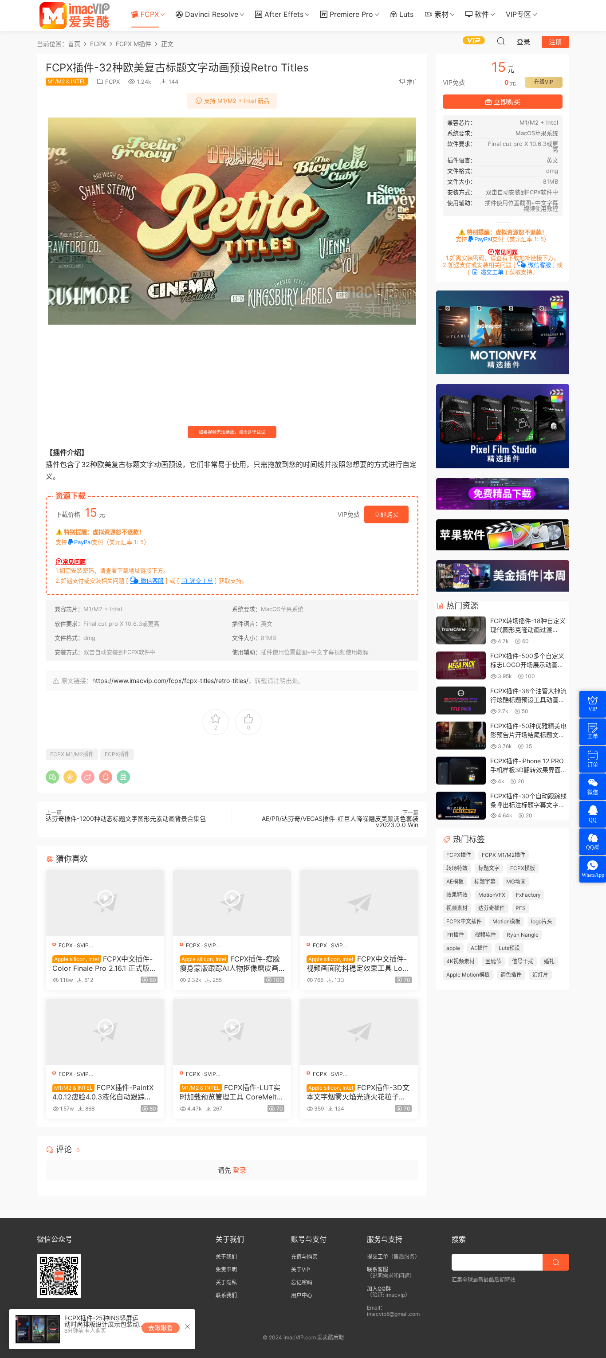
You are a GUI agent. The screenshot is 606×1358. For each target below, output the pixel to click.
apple (453, 948)
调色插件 (511, 974)
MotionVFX (491, 894)
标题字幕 (485, 881)
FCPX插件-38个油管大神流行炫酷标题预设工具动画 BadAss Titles (528, 699)
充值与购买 (304, 1256)
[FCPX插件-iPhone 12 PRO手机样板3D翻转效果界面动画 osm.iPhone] (461, 771)
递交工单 (200, 580)
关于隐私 (226, 1282)
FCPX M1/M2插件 (72, 754)
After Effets (282, 14)
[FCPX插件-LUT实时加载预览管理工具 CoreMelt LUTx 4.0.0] (232, 1032)
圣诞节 (493, 961)
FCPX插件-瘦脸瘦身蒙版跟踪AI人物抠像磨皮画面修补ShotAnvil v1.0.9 (230, 963)
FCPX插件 (117, 754)
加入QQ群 (379, 1288)
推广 (412, 81)
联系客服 (377, 1269)
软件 (480, 14)
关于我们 (226, 1256)
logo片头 (541, 921)
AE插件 (479, 948)
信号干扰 (522, 961)
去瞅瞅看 (160, 1327)
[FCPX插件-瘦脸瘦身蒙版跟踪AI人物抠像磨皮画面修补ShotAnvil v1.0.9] (232, 903)
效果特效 (457, 894)
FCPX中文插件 (464, 921)
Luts (405, 14)
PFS (520, 908)
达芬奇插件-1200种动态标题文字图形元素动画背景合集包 (126, 818)
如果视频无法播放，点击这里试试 (232, 432)
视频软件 (485, 934)
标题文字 (489, 868)
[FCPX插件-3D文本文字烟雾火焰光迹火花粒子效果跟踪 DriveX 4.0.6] (359, 1032)
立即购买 (386, 514)
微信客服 (151, 580)
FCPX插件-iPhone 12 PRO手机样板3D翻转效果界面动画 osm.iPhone (528, 769)
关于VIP (300, 1269)
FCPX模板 (522, 868)
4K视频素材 (460, 961)
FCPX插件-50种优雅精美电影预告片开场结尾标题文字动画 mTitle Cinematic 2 (528, 734)
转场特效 (457, 868)
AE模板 (455, 881)
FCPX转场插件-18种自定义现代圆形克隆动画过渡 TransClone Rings (528, 629)
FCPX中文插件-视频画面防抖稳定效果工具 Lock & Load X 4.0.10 (358, 963)
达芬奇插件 (491, 908)
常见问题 (74, 561)
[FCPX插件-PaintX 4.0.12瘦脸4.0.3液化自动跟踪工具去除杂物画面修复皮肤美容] (105, 1032)
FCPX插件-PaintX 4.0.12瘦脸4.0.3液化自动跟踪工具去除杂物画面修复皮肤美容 (102, 1092)
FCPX (148, 14)
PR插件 (455, 934)
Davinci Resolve (210, 14)
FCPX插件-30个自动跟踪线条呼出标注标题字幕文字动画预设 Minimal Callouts (528, 804)
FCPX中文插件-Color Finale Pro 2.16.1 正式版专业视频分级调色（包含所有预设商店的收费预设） (104, 963)
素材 (440, 14)
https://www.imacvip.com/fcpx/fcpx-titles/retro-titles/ (170, 680)
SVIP (83, 945)
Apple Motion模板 (468, 974)
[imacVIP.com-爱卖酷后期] (74, 15)
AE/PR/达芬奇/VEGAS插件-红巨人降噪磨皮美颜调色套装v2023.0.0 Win (340, 821)
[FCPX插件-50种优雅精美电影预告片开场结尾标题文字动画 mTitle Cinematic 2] (461, 736)
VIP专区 (518, 14)
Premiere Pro (350, 14)
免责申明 (226, 1269)
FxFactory (528, 894)
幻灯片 (540, 974)
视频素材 (457, 908)
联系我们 (226, 1295)
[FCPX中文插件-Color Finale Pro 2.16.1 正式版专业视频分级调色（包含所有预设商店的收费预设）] (105, 903)
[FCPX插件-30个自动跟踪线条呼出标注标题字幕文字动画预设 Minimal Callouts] (461, 806)
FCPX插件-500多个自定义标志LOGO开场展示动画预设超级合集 (527, 664)
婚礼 (549, 961)
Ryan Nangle (523, 934)
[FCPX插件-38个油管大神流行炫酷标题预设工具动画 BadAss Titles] (461, 701)
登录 (239, 1170)
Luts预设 (509, 948)
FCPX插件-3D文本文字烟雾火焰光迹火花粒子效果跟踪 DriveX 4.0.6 (358, 1092)
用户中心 (301, 1295)
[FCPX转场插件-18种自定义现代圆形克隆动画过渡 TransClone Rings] (461, 630)
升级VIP (543, 81)
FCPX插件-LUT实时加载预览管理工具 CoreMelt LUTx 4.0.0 (231, 1092)
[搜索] (500, 41)
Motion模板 (506, 921)
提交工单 (377, 1256)
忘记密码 (301, 1282)
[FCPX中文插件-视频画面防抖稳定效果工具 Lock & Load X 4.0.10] (359, 903)
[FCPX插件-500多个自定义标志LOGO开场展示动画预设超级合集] (461, 666)
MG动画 (516, 881)
